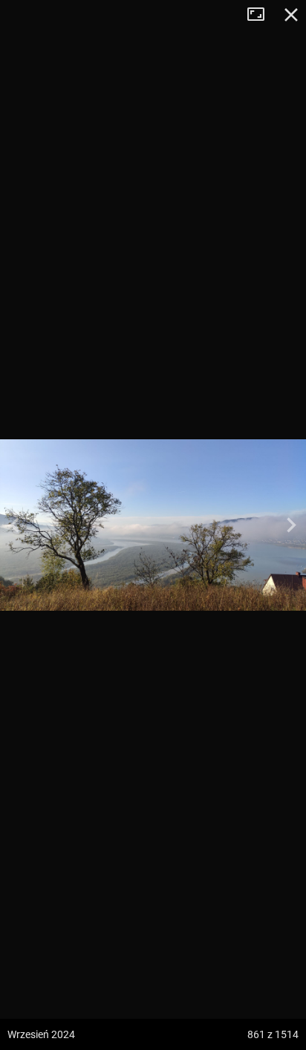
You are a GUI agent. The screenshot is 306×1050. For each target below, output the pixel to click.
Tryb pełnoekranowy (261, 15)
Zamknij (291, 15)
